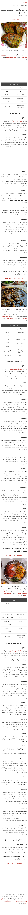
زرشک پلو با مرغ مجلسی (16, 651)
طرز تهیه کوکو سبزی (14, 19)
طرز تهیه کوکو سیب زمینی (14, 863)
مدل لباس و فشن (16, 5)
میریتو (25, 2)
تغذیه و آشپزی (24, 5)
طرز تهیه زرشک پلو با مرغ (14, 555)
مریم (18, 15)
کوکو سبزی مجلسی (17, 121)
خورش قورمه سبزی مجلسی (15, 369)
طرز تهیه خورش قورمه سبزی (14, 278)
